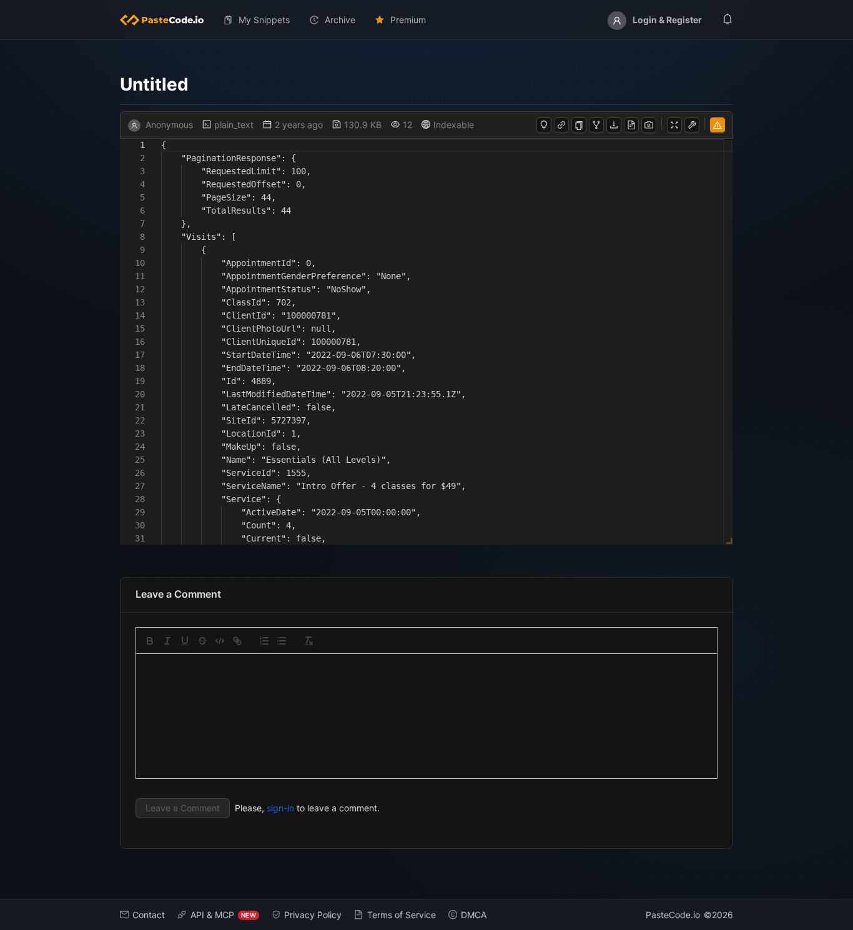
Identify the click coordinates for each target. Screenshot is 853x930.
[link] (237, 640)
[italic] (167, 640)
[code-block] (220, 640)
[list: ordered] (264, 640)
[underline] (185, 640)
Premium (408, 19)
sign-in (280, 808)
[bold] (150, 640)
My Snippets (264, 19)
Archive (340, 19)
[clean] (308, 640)
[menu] (426, 20)
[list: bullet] (281, 640)
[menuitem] (167, 20)
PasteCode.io (673, 914)
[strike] (202, 640)
